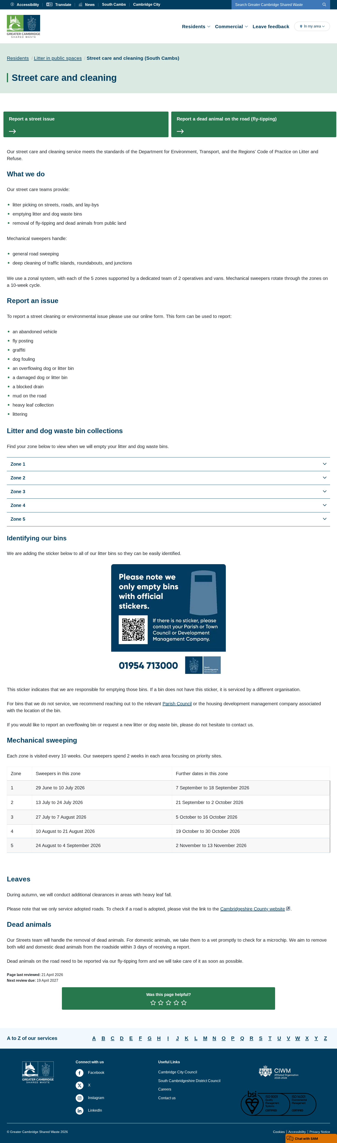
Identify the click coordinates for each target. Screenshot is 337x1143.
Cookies (279, 1132)
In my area (312, 26)
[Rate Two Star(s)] (160, 1003)
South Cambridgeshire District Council (189, 1081)
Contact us (167, 1098)
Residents (193, 26)
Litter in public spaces (58, 58)
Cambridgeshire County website (252, 908)
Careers (164, 1089)
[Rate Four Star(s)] (176, 1003)
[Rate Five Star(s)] (184, 1003)
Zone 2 (18, 477)
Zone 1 (18, 464)
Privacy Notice (319, 1132)
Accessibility (297, 1132)
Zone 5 (18, 519)
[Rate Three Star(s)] (168, 1003)
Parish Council (177, 703)
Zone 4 (18, 505)
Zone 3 (18, 491)
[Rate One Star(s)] (153, 1003)
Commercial (229, 26)
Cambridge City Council (177, 1072)
